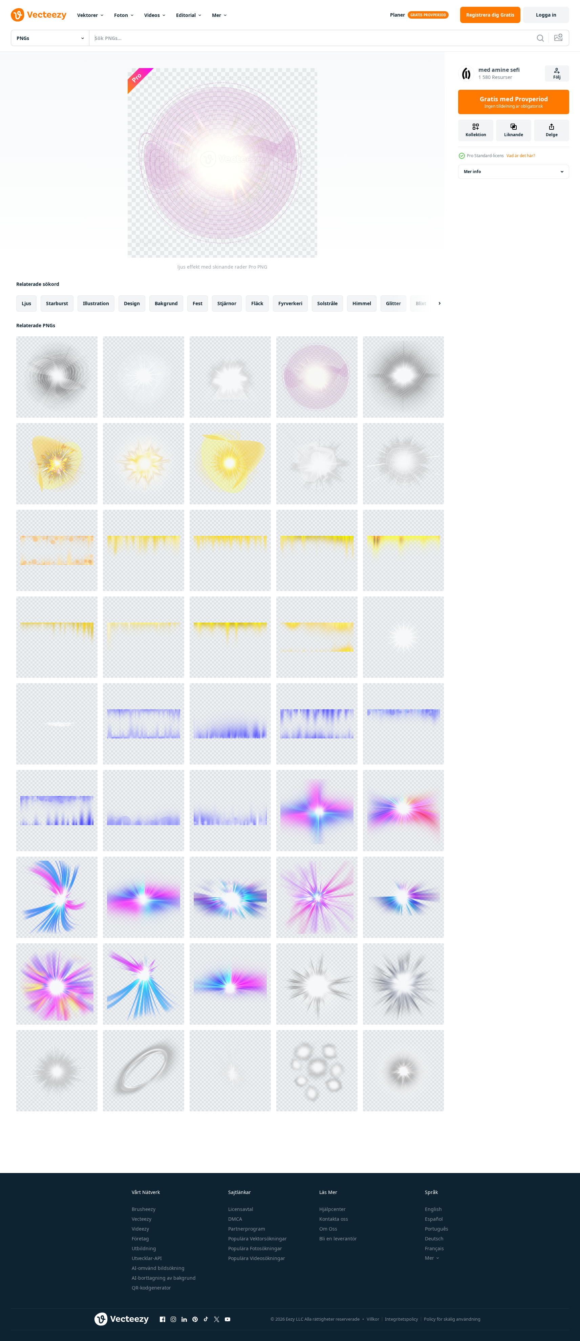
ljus (26, 303)
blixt (421, 303)
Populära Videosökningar (256, 1258)
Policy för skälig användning (452, 1319)
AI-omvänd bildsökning (158, 1268)
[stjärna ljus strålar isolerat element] (403, 637)
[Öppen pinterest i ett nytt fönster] (195, 1319)
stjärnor (226, 303)
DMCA (235, 1219)
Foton (121, 15)
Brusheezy (143, 1209)
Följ (557, 77)
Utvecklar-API (147, 1258)
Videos (152, 15)
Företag (140, 1238)
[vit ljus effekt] (317, 984)
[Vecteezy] (38, 15)
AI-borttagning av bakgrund (164, 1278)
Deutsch (434, 1238)
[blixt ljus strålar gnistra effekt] (317, 810)
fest (197, 303)
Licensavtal (240, 1209)
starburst (57, 303)
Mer (216, 15)
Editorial (186, 15)
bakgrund (166, 303)
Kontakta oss (333, 1219)
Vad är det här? (521, 156)
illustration (96, 303)
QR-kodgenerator (151, 1287)
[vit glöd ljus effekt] (403, 984)
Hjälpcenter (332, 1209)
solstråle (327, 303)
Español (434, 1219)
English (433, 1209)
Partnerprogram (246, 1228)
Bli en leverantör (338, 1238)
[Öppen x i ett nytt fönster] (216, 1319)
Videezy (140, 1228)
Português (436, 1228)
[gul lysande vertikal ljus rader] (57, 550)
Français (434, 1248)
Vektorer (87, 15)
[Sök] (540, 38)
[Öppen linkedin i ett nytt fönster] (184, 1319)
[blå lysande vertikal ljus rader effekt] (143, 723)
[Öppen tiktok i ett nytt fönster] (206, 1319)
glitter (393, 303)
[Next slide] (434, 303)
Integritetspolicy (401, 1319)
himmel (361, 303)
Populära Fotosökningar (255, 1248)
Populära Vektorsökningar (257, 1238)
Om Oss (328, 1228)
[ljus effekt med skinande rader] (57, 377)
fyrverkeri (290, 303)
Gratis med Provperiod (514, 102)
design (132, 303)
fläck (257, 303)
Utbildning (144, 1248)
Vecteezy (141, 1219)
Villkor (373, 1319)
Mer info (472, 171)
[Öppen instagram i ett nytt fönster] (173, 1319)
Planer (397, 15)
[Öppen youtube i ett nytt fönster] (227, 1319)
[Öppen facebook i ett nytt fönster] (162, 1319)
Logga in (546, 15)
